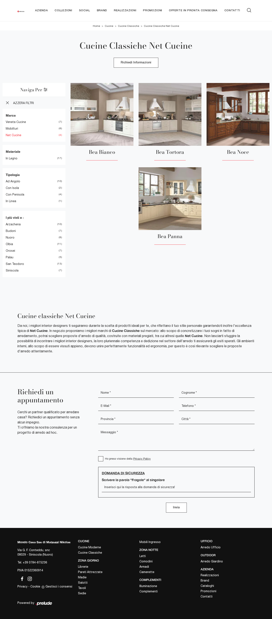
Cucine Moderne (89, 547)
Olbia (9, 244)
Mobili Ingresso (150, 542)
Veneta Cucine (16, 122)
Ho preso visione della (128, 458)
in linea (11, 201)
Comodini (146, 561)
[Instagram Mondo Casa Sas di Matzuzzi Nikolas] (28, 578)
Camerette (146, 572)
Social (84, 10)
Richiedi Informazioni (136, 62)
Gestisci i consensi (58, 586)
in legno (11, 158)
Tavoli (82, 588)
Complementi (148, 591)
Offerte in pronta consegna (193, 10)
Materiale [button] (13, 151)
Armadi (144, 566)
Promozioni (152, 10)
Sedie (82, 593)
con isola (12, 188)
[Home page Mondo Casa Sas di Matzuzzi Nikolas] (20, 10)
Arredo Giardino (212, 561)
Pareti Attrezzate (90, 572)
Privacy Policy (142, 458)
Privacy (22, 586)
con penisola (15, 194)
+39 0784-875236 (35, 562)
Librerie (83, 566)
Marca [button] (11, 115)
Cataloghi (207, 586)
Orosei (10, 250)
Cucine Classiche (128, 25)
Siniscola (12, 270)
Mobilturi (12, 128)
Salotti (83, 582)
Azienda (41, 10)
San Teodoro (15, 264)
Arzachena (13, 224)
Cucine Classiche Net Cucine (161, 25)
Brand (102, 10)
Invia (176, 507)
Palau (9, 257)
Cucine (109, 25)
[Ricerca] (249, 10)
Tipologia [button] (13, 175)
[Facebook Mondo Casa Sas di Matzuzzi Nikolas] (21, 578)
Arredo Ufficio (211, 547)
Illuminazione (148, 586)
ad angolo (13, 181)
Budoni (11, 231)
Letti (142, 556)
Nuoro (10, 237)
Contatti (232, 10)
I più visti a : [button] (15, 217)
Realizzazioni (125, 10)
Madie (82, 577)
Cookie (35, 586)
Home (96, 25)
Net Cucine (13, 135)
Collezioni (63, 10)
